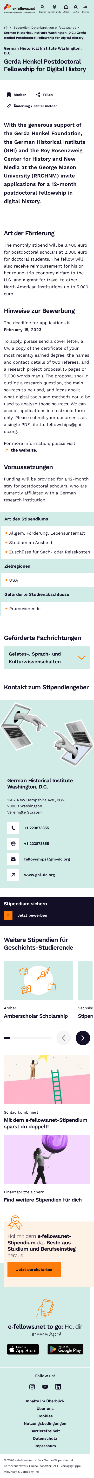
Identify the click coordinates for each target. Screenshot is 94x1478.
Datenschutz (45, 1438)
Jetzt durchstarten (34, 1269)
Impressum (45, 1446)
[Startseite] (5, 27)
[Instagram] (32, 1386)
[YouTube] (45, 1386)
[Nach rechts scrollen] (83, 1038)
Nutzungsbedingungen (45, 1423)
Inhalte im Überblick (45, 1401)
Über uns (45, 1409)
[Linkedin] (58, 1386)
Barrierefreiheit (45, 1431)
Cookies (45, 1416)
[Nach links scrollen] (63, 1038)
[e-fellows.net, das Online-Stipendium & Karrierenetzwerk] (19, 9)
